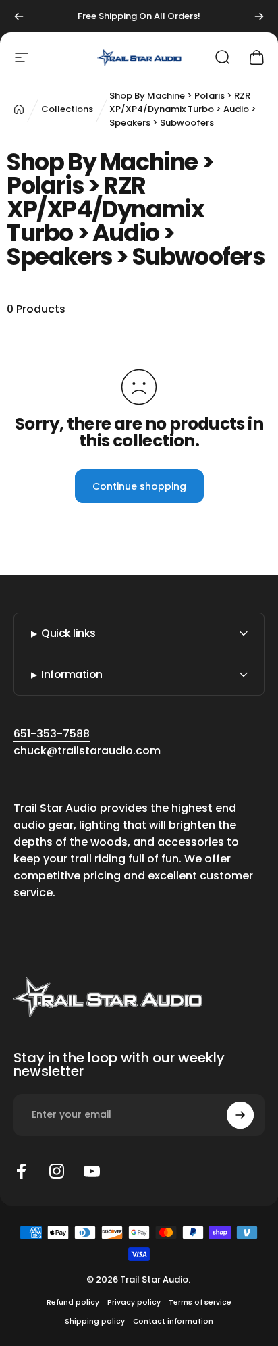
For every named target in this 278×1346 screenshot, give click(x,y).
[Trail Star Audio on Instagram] (57, 1171)
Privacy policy (134, 1302)
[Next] (259, 16)
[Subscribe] (240, 1115)
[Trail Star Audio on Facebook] (21, 1171)
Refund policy (73, 1302)
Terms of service (200, 1302)
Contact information (173, 1321)
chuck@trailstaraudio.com (87, 750)
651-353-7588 (51, 734)
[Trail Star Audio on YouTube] (92, 1171)
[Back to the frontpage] (18, 109)
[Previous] (19, 16)
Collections (67, 109)
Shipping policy (95, 1321)
